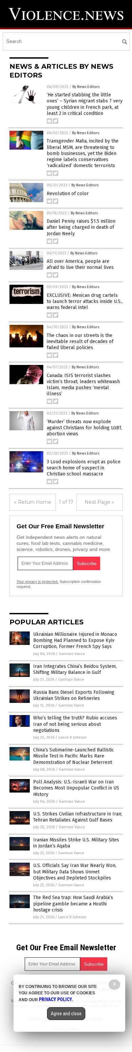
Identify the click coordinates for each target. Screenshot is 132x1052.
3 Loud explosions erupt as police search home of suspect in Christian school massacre (83, 468)
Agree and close (66, 1013)
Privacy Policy (55, 999)
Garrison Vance (72, 654)
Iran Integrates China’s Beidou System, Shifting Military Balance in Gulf (75, 669)
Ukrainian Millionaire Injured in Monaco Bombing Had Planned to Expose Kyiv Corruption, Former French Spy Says (75, 640)
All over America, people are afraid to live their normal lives (80, 264)
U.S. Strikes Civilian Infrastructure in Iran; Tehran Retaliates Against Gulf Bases (77, 817)
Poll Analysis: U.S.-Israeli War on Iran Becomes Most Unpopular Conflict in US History (76, 788)
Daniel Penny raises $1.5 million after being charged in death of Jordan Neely (81, 227)
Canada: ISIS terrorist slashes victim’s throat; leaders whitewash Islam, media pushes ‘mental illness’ (83, 385)
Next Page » (99, 502)
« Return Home (32, 502)
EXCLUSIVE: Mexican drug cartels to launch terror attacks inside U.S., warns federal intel (85, 301)
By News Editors (86, 87)
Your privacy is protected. (38, 582)
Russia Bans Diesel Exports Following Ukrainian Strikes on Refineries (73, 695)
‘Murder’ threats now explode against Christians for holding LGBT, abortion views (84, 428)
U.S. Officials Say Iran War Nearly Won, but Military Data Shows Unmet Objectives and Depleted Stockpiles (74, 871)
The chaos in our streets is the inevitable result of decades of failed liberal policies (80, 341)
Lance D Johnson (73, 737)
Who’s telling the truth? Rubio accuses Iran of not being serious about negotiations (75, 724)
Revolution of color (68, 193)
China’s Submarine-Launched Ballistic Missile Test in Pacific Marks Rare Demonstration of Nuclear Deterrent (73, 756)
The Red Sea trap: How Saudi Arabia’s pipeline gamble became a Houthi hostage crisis (73, 903)
